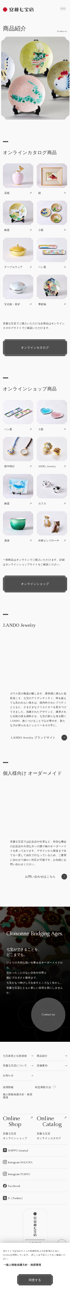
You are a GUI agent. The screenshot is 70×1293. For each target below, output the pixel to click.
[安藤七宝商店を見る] (18, 9)
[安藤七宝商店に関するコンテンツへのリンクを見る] (63, 8)
